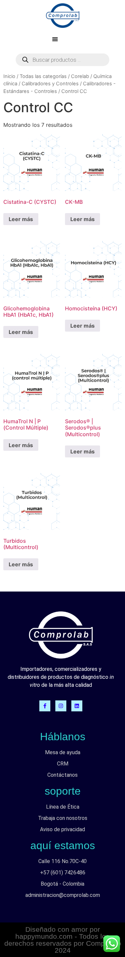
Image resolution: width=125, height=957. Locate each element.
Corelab (80, 76)
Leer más (21, 219)
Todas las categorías (43, 76)
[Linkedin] (76, 705)
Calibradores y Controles (50, 84)
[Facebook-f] (44, 705)
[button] (54, 39)
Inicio (9, 76)
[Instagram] (60, 705)
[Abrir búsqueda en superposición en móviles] (62, 59)
